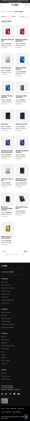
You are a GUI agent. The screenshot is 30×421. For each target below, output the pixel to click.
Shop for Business (6, 312)
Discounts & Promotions (7, 288)
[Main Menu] (2, 5)
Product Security (5, 379)
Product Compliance (6, 412)
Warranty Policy (5, 294)
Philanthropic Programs (7, 324)
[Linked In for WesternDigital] (6, 394)
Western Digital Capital (7, 327)
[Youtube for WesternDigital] (18, 394)
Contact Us (4, 363)
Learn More (18, 2)
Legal (7, 408)
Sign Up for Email (6, 285)
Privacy (3, 408)
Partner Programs (6, 318)
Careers (3, 354)
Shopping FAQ (5, 303)
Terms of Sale (20, 408)
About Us (3, 336)
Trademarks (13, 408)
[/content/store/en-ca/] (15, 5)
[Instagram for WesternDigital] (2, 394)
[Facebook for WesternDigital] (14, 394)
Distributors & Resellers (7, 300)
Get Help (3, 373)
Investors (3, 357)
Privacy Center (5, 348)
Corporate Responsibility (7, 345)
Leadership (4, 342)
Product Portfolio (5, 291)
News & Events (5, 339)
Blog (2, 352)
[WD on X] (10, 394)
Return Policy (4, 297)
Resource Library (5, 376)
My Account (4, 282)
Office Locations (5, 360)
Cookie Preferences (16, 412)
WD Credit (4, 315)
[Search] (28, 5)
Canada (11, 272)
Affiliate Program (5, 321)
